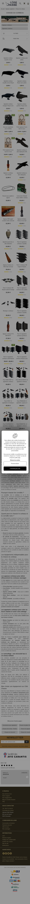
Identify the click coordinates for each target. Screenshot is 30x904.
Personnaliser (15, 463)
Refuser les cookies (15, 460)
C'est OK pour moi (15, 468)
